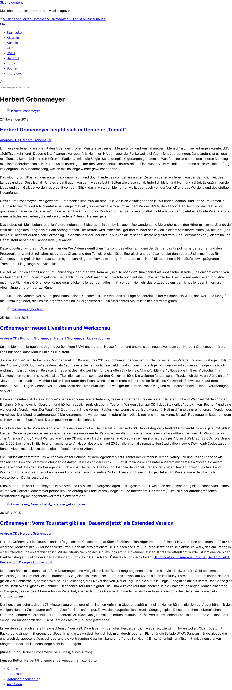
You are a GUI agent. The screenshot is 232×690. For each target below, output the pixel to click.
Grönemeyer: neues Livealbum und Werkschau (55, 328)
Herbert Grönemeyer (35, 140)
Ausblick (13, 43)
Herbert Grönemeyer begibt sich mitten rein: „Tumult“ (63, 130)
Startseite (14, 33)
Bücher (12, 68)
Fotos (11, 63)
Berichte (13, 58)
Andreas (6, 140)
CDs (10, 48)
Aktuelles (14, 38)
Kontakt (12, 669)
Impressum (15, 674)
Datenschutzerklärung (23, 679)
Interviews (14, 74)
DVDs (11, 53)
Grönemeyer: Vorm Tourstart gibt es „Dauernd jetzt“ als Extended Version (87, 523)
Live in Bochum (98, 338)
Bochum (26, 338)
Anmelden (14, 684)
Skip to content (11, 2)
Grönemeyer (43, 338)
